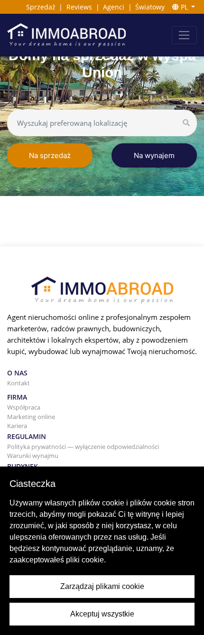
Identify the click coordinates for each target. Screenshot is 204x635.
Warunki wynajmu (32, 455)
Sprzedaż (41, 6)
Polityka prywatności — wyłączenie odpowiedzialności (83, 446)
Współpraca (23, 407)
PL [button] (184, 6)
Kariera (17, 425)
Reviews (79, 6)
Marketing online (31, 416)
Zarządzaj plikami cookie (102, 586)
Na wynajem (154, 155)
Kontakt (18, 383)
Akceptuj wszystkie (102, 614)
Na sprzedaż (50, 155)
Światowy (150, 6)
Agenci (113, 6)
